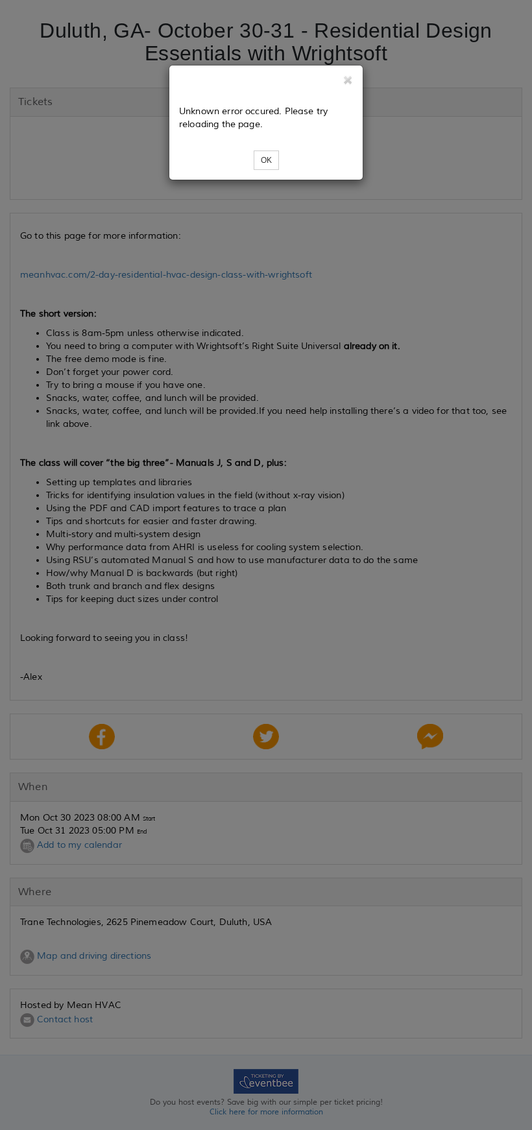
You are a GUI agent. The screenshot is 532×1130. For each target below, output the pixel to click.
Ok (266, 160)
